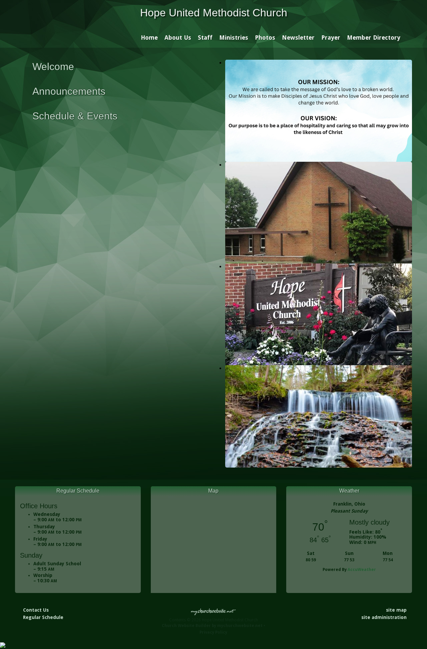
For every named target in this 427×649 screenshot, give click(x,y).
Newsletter (298, 37)
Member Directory (373, 37)
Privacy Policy (213, 632)
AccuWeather (362, 569)
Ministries (233, 37)
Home (149, 37)
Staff (205, 37)
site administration (384, 617)
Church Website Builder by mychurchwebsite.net (212, 625)
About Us (177, 37)
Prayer (330, 37)
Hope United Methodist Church (213, 13)
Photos (265, 37)
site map (396, 610)
